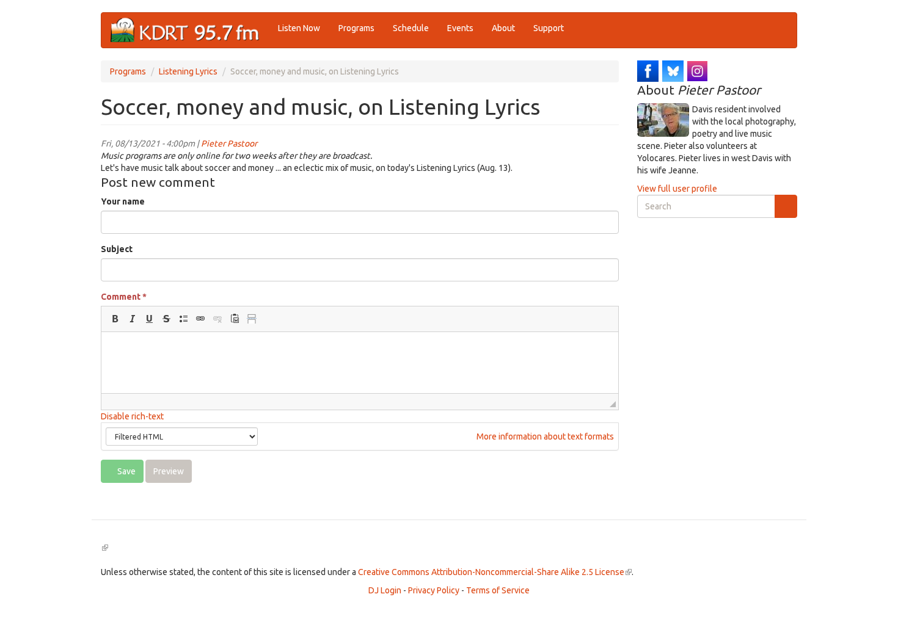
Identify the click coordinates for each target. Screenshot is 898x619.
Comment (124, 297)
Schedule (411, 28)
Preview (168, 471)
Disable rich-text (132, 416)
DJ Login (384, 590)
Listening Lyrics (188, 71)
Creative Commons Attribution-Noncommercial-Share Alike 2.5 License (495, 572)
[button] (114, 319)
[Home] (190, 30)
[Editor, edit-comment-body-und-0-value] (359, 362)
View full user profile (677, 189)
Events (460, 28)
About (503, 28)
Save (125, 471)
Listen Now (299, 28)
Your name (123, 201)
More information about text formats (544, 436)
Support (548, 28)
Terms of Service (498, 590)
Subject (117, 249)
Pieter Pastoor (229, 143)
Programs (356, 28)
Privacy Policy (433, 590)
